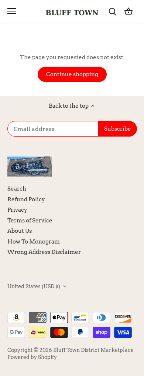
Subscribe (110, 210)
